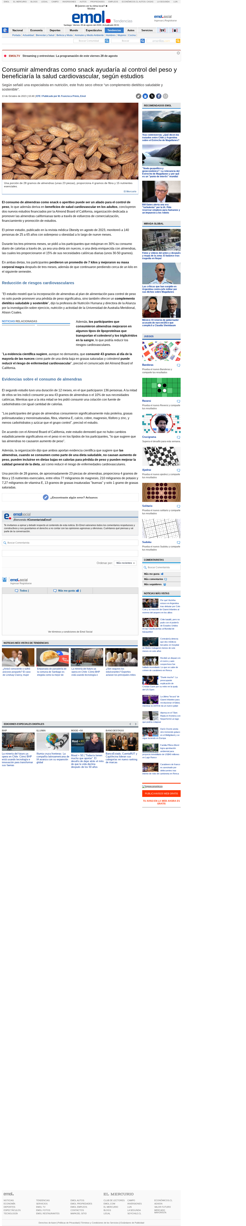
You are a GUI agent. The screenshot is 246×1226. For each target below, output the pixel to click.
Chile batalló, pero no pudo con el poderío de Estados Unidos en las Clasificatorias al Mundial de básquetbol (161, 625)
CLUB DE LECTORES (114, 1200)
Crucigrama (149, 436)
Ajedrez (146, 469)
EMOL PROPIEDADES (81, 1203)
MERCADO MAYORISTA (160, 1211)
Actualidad (28, 35)
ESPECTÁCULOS (12, 1210)
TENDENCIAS (43, 1200)
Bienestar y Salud (45, 35)
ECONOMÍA (9, 1203)
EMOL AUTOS (77, 1200)
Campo (55, 2)
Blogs (34, 2)
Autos (83, 2)
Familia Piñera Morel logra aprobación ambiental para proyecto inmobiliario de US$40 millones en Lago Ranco (160, 751)
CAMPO (131, 1200)
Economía (36, 30)
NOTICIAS (9, 1200)
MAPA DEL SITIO (79, 1213)
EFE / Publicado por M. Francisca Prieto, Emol (61, 96)
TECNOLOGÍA (11, 1213)
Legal (44, 2)
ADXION (158, 1203)
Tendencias (114, 30)
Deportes (55, 30)
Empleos (113, 2)
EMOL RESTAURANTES (47, 1213)
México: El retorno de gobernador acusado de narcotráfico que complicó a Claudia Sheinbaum (160, 323)
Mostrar (91, 8)
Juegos (149, 336)
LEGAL (107, 1213)
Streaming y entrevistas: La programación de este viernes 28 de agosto (70, 55)
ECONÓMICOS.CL (163, 1200)
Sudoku (146, 542)
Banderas (147, 364)
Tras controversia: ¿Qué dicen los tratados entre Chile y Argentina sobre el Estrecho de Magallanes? (160, 138)
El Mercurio (20, 2)
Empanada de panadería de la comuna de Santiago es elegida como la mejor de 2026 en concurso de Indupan (51, 674)
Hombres (111, 35)
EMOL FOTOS (43, 1210)
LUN (129, 1207)
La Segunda (163, 2)
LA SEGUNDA (134, 1210)
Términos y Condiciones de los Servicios (100, 1223)
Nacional (17, 30)
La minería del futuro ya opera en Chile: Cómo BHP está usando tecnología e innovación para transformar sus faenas (86, 674)
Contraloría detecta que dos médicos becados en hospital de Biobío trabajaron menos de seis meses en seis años (160, 645)
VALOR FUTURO (162, 1207)
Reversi (146, 400)
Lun (175, 2)
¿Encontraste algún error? (74, 497)
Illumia (41, 730)
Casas (150, 2)
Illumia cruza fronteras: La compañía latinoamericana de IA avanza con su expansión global (53, 758)
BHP (4, 730)
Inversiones (69, 2)
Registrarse (171, 20)
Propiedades (97, 2)
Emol (6, 2)
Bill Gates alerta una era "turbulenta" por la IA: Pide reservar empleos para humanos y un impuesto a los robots (161, 208)
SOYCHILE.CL (134, 1213)
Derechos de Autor (47, 1223)
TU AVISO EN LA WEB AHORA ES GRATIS (161, 802)
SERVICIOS (41, 1203)
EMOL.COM (109, 1203)
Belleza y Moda (65, 35)
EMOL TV (40, 1207)
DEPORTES (9, 1207)
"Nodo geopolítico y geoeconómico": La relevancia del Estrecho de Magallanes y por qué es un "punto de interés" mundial (161, 172)
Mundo (74, 30)
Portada (16, 35)
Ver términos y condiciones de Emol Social (70, 631)
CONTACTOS (77, 1210)
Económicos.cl (130, 2)
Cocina (132, 35)
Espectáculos (94, 30)
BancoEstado (115, 730)
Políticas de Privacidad (68, 1223)
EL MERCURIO (111, 1207)
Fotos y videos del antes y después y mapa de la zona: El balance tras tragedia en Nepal (161, 256)
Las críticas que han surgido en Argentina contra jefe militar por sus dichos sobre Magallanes (159, 289)
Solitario (147, 505)
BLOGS (107, 1210)
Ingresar (158, 20)
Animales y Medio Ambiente (89, 35)
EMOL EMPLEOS (79, 1207)
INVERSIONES (134, 1203)
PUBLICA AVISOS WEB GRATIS (161, 793)
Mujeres (122, 35)
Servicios (147, 30)
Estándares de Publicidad (132, 1223)
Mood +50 (77, 730)
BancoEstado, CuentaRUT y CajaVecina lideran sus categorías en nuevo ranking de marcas (121, 758)
